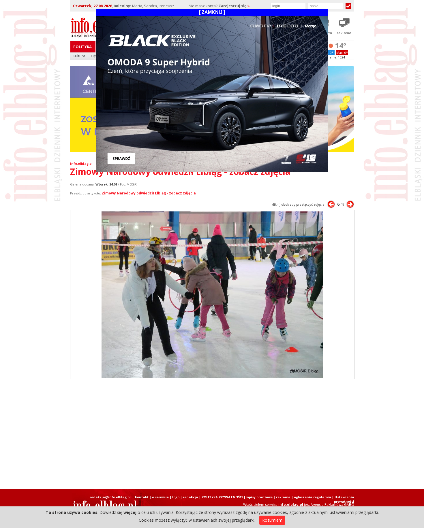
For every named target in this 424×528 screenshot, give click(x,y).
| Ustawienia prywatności (343, 499)
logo (175, 497)
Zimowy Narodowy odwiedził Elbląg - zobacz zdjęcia (149, 193)
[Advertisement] (212, 434)
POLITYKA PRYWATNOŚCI (222, 497)
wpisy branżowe (259, 497)
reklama (283, 497)
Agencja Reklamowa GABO (332, 504)
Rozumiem (272, 520)
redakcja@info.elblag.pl (110, 497)
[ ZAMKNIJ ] (212, 12)
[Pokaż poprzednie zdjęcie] (331, 204)
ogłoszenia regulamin (312, 497)
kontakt (142, 497)
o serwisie (160, 497)
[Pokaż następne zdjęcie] (350, 204)
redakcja (190, 497)
